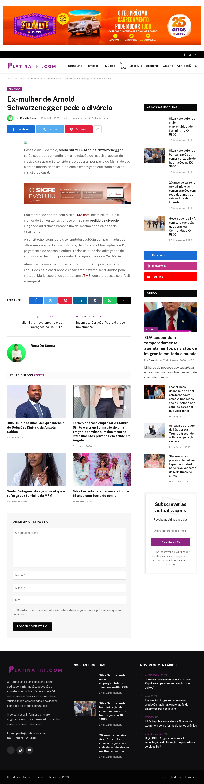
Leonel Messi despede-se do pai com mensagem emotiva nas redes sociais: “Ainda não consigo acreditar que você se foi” (182, 398)
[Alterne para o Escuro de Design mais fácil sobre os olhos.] (190, 65)
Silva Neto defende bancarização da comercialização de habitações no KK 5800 (182, 158)
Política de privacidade (174, 560)
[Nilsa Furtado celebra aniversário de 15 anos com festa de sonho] (102, 469)
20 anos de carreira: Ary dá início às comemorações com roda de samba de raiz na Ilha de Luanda (182, 192)
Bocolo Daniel (154, 734)
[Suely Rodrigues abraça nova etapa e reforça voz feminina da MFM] (36, 469)
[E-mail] (11, 193)
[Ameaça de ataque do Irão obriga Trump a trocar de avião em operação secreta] (154, 430)
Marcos (149, 717)
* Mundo (151, 329)
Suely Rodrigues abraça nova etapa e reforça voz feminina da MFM (36, 493)
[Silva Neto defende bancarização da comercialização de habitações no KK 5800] (154, 155)
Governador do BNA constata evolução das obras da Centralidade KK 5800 (182, 226)
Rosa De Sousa (28, 118)
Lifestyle (136, 65)
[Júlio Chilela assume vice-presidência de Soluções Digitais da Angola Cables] (36, 401)
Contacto (183, 65)
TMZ (87, 276)
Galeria (168, 65)
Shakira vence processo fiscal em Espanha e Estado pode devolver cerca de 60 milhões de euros (182, 466)
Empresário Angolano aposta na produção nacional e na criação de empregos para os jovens (166, 704)
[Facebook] (11, 152)
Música (110, 65)
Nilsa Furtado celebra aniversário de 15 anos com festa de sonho (101, 493)
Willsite (192, 777)
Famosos (92, 65)
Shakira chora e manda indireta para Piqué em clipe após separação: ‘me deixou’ (168, 683)
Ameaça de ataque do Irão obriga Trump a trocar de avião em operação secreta (182, 433)
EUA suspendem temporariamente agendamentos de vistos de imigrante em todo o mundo (170, 345)
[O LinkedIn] (11, 173)
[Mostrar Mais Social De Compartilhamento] (98, 129)
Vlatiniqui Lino (154, 675)
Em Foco (122, 65)
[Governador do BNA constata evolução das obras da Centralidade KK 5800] (154, 223)
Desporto (152, 65)
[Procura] (196, 65)
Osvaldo (153, 360)
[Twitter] (11, 162)
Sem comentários (76, 118)
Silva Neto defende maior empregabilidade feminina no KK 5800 (182, 126)
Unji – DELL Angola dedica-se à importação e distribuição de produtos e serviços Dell (170, 742)
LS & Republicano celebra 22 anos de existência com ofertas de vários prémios (171, 723)
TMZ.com (82, 215)
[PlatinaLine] (31, 65)
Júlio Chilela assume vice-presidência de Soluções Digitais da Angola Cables (35, 427)
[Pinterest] (11, 183)
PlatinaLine (74, 65)
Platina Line (55, 777)
